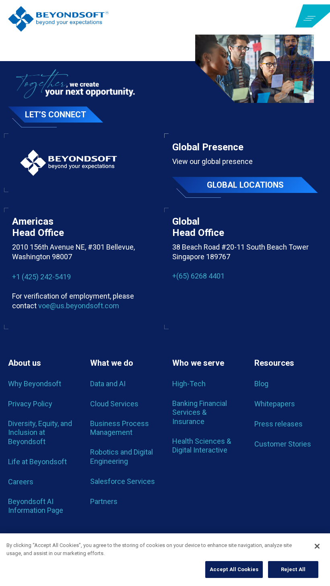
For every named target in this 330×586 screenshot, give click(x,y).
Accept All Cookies (234, 569)
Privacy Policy (30, 404)
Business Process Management (119, 427)
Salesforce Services (122, 481)
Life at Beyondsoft (37, 461)
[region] (165, 559)
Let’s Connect (55, 114)
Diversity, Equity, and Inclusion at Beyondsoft (40, 432)
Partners (104, 501)
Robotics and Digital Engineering (121, 456)
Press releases (278, 424)
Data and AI (108, 383)
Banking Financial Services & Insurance (199, 412)
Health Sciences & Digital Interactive (201, 445)
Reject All (293, 569)
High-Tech (189, 383)
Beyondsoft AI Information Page (35, 505)
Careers (20, 481)
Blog (261, 383)
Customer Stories (282, 444)
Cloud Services (114, 404)
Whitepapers (274, 404)
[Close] (317, 546)
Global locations (245, 185)
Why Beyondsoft (34, 383)
